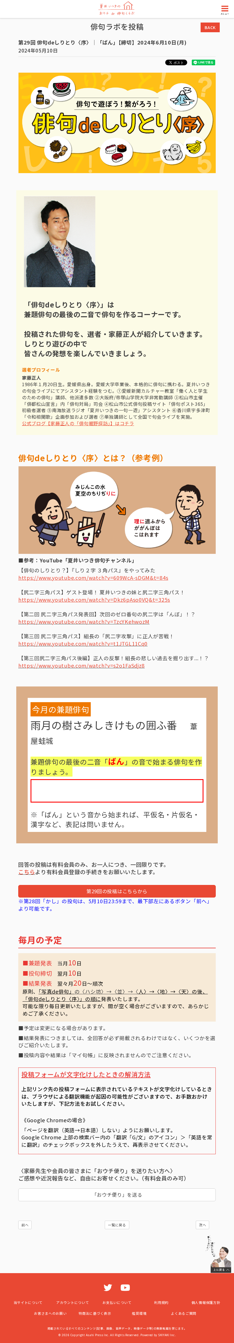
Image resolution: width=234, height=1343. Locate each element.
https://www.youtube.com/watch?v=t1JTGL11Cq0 (83, 643)
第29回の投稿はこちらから (117, 891)
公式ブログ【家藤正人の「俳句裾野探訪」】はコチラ (78, 423)
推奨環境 (139, 1313)
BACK (210, 27)
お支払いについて (117, 1302)
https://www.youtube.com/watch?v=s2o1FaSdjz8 (81, 665)
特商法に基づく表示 (94, 1313)
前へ (25, 1224)
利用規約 (161, 1302)
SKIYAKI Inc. (167, 1335)
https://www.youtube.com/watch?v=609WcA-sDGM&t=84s (93, 577)
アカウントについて (72, 1302)
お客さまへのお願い (50, 1313)
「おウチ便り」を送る (117, 1194)
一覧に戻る (117, 1224)
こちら (26, 872)
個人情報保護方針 (206, 1302)
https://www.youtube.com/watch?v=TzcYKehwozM (84, 621)
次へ (202, 1224)
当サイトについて (28, 1302)
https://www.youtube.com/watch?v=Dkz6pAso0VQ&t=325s (94, 599)
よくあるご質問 (183, 1313)
